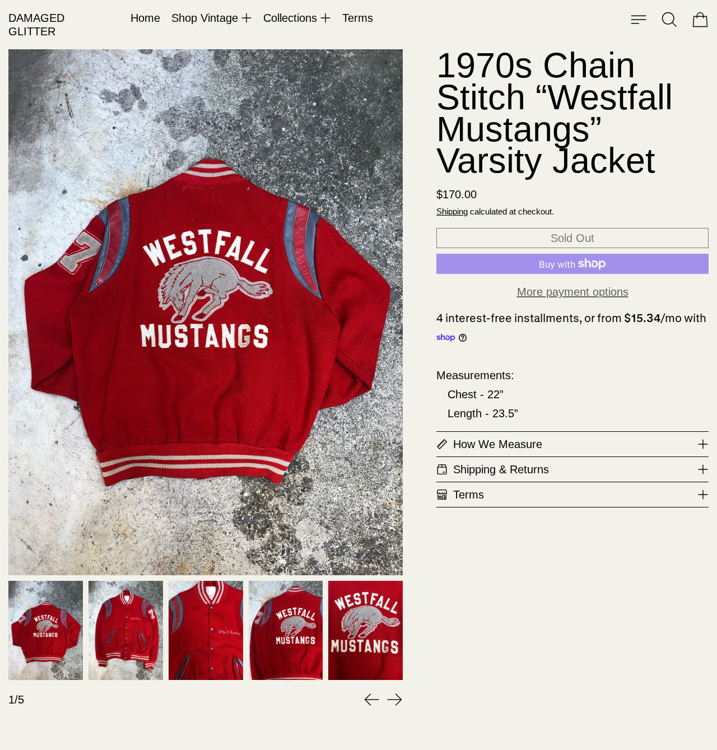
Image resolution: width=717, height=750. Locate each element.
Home (145, 18)
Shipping (452, 211)
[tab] (45, 630)
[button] (669, 19)
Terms (357, 18)
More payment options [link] (572, 292)
